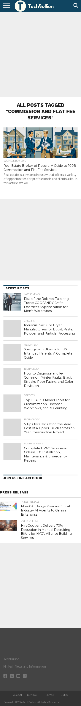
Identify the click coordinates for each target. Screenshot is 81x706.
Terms (63, 694)
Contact (33, 694)
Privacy (49, 694)
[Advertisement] (40, 53)
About (17, 694)
